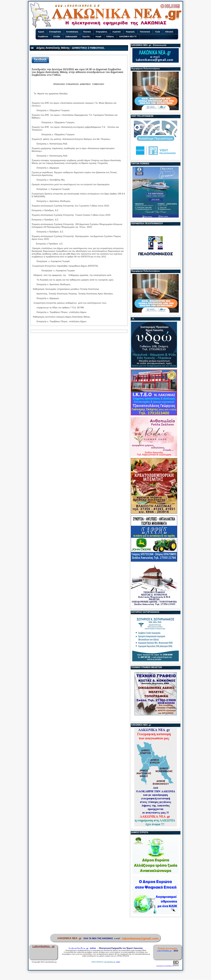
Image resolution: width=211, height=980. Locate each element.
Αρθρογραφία (71, 36)
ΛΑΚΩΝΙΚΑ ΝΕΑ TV (128, 36)
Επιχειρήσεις (101, 32)
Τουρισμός (130, 32)
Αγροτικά (116, 32)
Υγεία (157, 32)
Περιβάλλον (43, 36)
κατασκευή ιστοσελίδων (164, 966)
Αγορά (98, 36)
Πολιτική (87, 32)
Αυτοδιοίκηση (72, 32)
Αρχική (41, 32)
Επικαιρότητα (55, 32)
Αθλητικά (169, 32)
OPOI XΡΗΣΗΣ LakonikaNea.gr (103, 962)
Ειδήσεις (110, 36)
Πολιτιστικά (145, 32)
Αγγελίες (86, 36)
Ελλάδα (56, 36)
